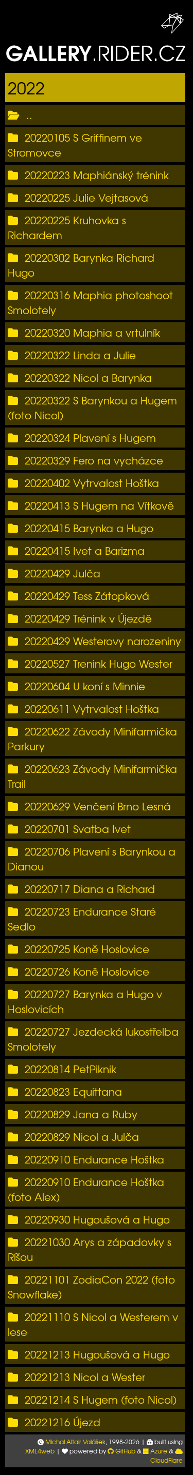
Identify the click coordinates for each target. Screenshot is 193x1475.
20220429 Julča (62, 573)
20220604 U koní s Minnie (85, 685)
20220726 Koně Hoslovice (87, 971)
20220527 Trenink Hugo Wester (98, 663)
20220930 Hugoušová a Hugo (97, 1219)
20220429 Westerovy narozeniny (103, 640)
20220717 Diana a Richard (90, 888)
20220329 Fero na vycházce (94, 460)
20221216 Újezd (62, 1421)
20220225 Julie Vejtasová (86, 197)
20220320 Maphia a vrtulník (92, 332)
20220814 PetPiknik (70, 1068)
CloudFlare (166, 1460)
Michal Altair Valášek (75, 1441)
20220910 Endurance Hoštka (94, 1159)
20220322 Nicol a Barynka (88, 377)
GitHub (124, 1450)
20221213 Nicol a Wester (85, 1376)
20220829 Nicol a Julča (82, 1136)
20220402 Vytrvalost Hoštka (92, 482)
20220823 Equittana (73, 1091)
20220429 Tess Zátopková (87, 595)
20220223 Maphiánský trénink (97, 174)
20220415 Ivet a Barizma (85, 550)
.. (29, 114)
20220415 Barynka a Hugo (89, 527)
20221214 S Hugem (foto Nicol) (101, 1399)
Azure (158, 1450)
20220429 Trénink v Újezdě (88, 618)
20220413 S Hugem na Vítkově (99, 505)
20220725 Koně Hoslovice (87, 948)
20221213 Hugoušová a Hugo (97, 1354)
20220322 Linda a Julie (80, 354)
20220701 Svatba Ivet (78, 828)
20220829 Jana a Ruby (81, 1114)
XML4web (40, 1450)
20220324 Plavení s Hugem (90, 437)
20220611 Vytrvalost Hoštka (92, 708)
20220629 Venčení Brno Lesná (98, 806)
